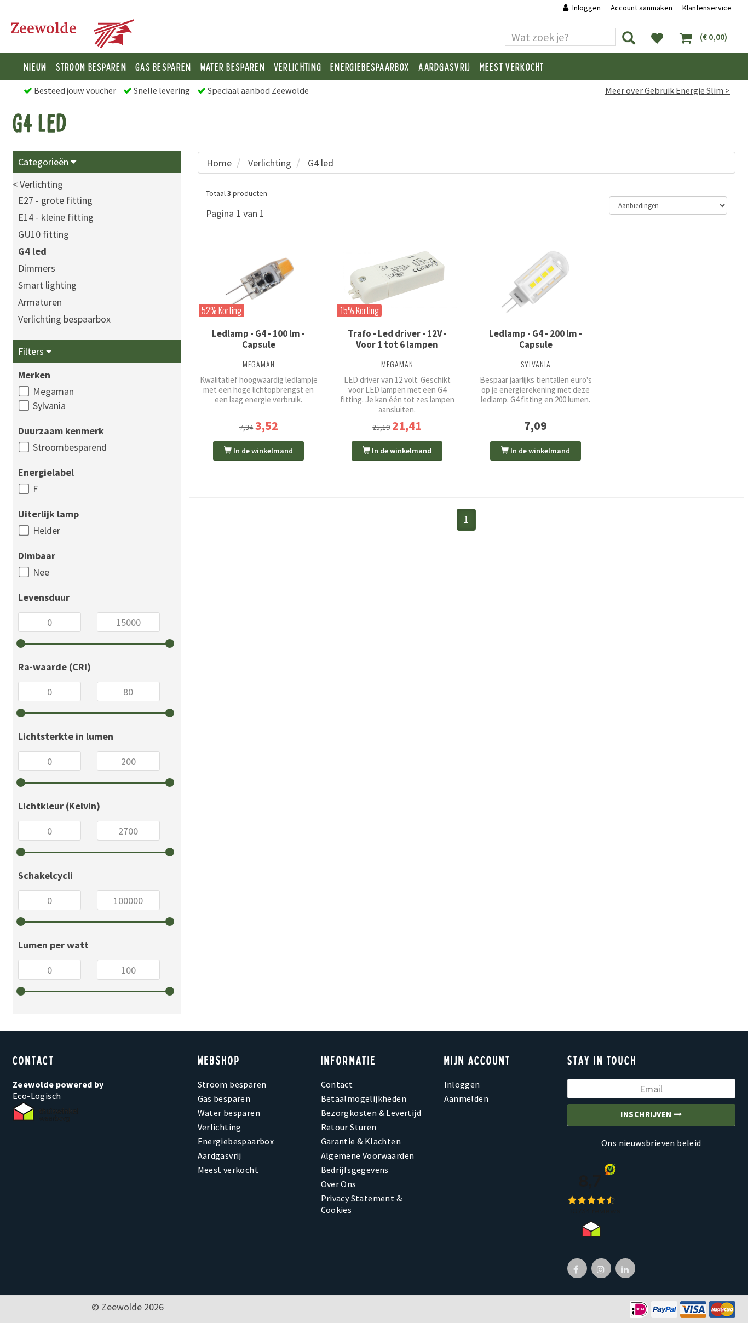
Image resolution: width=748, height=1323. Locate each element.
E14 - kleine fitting (56, 217)
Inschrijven (647, 1114)
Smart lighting (47, 285)
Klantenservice (707, 8)
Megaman (53, 391)
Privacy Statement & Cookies (361, 1204)
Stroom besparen (91, 66)
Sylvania (49, 405)
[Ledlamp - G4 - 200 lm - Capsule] (536, 281)
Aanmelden (466, 1098)
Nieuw (35, 66)
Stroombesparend (70, 447)
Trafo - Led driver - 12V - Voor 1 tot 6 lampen (397, 338)
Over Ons (338, 1183)
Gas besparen (163, 66)
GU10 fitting (43, 234)
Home (219, 163)
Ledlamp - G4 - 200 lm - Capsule (535, 338)
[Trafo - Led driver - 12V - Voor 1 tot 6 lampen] (397, 278)
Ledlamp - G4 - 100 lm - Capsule (258, 338)
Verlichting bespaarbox (64, 319)
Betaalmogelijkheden (364, 1098)
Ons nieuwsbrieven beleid (651, 1142)
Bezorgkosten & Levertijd (371, 1112)
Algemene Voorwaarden (368, 1155)
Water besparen (232, 66)
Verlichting (297, 66)
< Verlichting (38, 184)
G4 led (32, 251)
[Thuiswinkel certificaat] (45, 1112)
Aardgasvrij (444, 66)
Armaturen (40, 302)
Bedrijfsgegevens (355, 1169)
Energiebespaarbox (370, 66)
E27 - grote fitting (55, 200)
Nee (41, 572)
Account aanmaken (642, 8)
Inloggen (586, 8)
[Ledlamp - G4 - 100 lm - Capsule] (259, 281)
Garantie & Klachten (361, 1141)
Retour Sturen (349, 1126)
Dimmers (36, 268)
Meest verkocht (512, 66)
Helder (46, 530)
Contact (337, 1084)
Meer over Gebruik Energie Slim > (667, 90)
